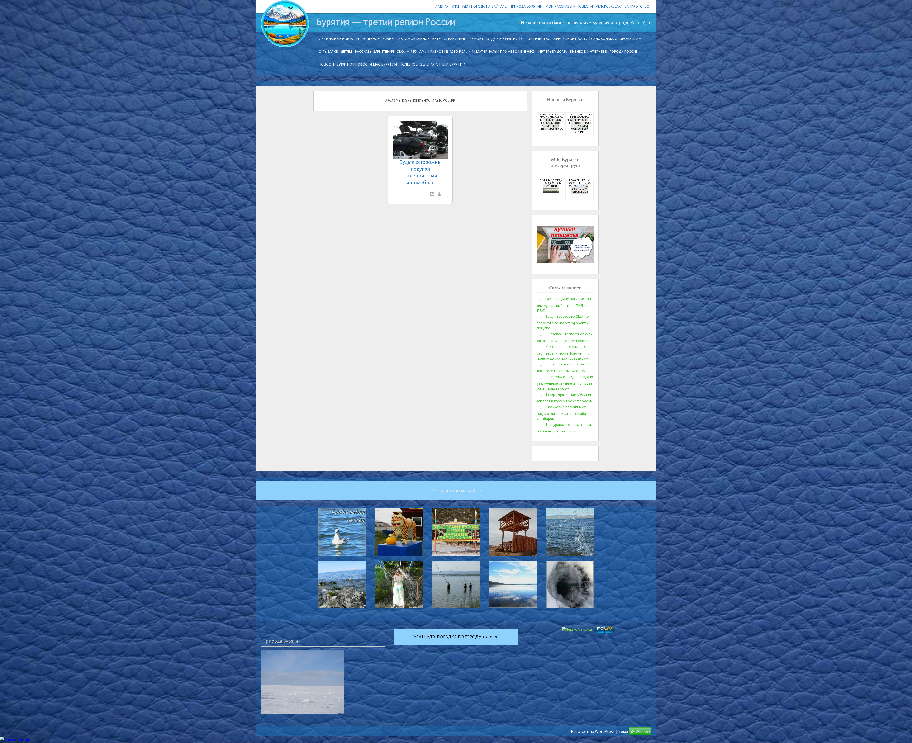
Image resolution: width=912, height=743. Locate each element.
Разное (436, 51)
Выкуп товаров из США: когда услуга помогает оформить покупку (563, 322)
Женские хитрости (570, 38)
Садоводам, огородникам (616, 38)
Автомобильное (413, 38)
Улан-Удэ (459, 6)
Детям (346, 51)
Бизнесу (527, 51)
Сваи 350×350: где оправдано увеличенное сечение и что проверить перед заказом (565, 382)
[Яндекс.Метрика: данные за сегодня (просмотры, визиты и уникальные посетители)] (17, 740)
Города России (623, 51)
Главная (441, 6)
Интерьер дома (552, 51)
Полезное (371, 38)
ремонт (476, 38)
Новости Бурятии (335, 64)
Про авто (508, 51)
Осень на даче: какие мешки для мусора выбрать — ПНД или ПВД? (564, 305)
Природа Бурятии (525, 6)
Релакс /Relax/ (609, 6)
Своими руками (412, 51)
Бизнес (388, 38)
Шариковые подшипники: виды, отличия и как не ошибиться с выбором (565, 413)
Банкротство (636, 6)
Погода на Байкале (489, 6)
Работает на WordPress (593, 731)
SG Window (640, 731)
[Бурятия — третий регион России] (285, 23)
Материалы (486, 51)
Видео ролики (459, 51)
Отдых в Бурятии (502, 38)
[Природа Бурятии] (302, 682)
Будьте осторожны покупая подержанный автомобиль (420, 172)
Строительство (536, 38)
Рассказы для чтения (374, 51)
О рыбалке (328, 51)
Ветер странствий (449, 38)
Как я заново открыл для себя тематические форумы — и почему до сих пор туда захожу (563, 352)
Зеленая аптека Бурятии (442, 64)
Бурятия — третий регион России (385, 22)
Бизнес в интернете (588, 51)
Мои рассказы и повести (569, 6)
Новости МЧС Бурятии (376, 64)
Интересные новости (339, 38)
